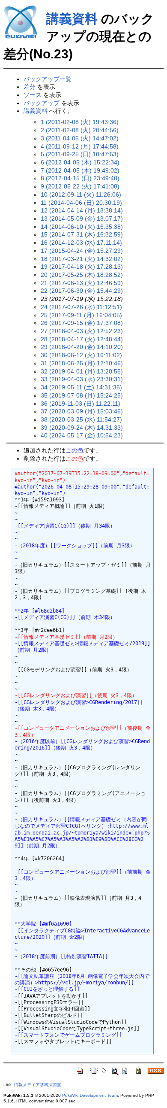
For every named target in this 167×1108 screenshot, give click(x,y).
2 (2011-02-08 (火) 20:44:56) (80, 130)
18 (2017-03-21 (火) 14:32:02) (82, 258)
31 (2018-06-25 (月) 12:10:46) (82, 363)
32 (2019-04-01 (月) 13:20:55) (82, 371)
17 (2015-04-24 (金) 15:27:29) (82, 250)
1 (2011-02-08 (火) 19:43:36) (80, 121)
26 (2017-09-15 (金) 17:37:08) (82, 322)
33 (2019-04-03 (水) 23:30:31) (82, 379)
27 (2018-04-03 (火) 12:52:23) (82, 331)
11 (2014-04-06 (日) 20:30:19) (81, 202)
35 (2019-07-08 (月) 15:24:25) (82, 395)
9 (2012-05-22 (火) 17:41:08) (80, 186)
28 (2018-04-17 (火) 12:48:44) (82, 339)
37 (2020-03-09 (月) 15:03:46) (82, 411)
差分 (30, 86)
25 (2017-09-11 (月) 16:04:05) (81, 315)
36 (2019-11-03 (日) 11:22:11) (80, 403)
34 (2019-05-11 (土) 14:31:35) (81, 387)
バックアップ (42, 103)
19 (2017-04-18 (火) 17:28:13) (82, 266)
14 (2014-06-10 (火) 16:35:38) (82, 226)
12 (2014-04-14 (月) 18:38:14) (82, 210)
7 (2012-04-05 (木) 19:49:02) (80, 170)
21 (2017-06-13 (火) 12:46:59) (82, 282)
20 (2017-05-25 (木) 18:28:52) (82, 274)
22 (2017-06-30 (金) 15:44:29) (82, 290)
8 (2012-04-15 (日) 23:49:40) (80, 178)
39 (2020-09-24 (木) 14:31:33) (82, 427)
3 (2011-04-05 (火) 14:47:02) (80, 138)
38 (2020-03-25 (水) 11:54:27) (81, 419)
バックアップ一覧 (48, 79)
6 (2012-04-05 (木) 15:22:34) (80, 162)
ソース (33, 94)
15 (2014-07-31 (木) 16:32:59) (82, 234)
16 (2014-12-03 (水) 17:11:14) (81, 242)
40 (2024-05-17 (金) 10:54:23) (82, 435)
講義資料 (72, 19)
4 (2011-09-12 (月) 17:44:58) (80, 146)
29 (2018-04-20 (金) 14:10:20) (82, 346)
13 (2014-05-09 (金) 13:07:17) (82, 218)
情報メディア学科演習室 (37, 1084)
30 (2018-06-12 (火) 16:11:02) (81, 355)
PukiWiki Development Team (90, 1095)
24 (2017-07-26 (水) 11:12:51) (81, 307)
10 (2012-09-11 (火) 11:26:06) (81, 194)
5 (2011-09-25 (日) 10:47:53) (80, 154)
